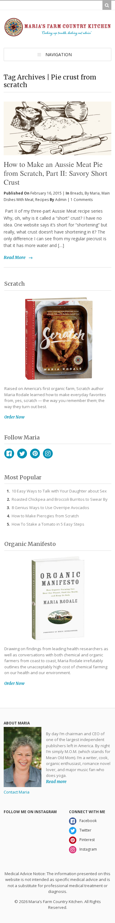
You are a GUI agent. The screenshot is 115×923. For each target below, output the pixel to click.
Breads (76, 193)
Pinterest (35, 453)
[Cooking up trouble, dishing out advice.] (57, 34)
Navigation (58, 54)
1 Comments (82, 199)
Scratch (14, 283)
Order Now (14, 417)
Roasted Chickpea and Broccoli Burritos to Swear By (60, 499)
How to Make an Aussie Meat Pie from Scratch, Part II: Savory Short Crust (55, 173)
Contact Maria (16, 792)
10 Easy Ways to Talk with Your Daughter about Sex (59, 491)
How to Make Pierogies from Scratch (45, 516)
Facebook (9, 453)
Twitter (22, 453)
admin (61, 199)
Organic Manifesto (30, 543)
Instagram (48, 453)
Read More (14, 257)
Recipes (42, 199)
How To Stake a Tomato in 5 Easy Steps (48, 524)
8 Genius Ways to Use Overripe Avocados (50, 507)
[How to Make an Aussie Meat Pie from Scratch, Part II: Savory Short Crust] (57, 114)
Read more (56, 781)
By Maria (92, 193)
